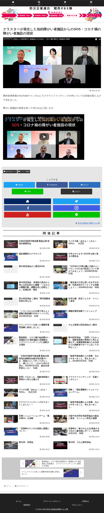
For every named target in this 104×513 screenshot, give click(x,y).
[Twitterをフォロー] (76, 201)
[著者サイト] (27, 201)
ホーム (18, 501)
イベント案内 (24, 171)
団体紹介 (27, 505)
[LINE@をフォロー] (76, 215)
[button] (96, 323)
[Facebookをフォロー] (27, 208)
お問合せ (85, 501)
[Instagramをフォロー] (76, 208)
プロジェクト (77, 505)
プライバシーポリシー (52, 501)
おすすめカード (10, 171)
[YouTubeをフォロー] (27, 215)
